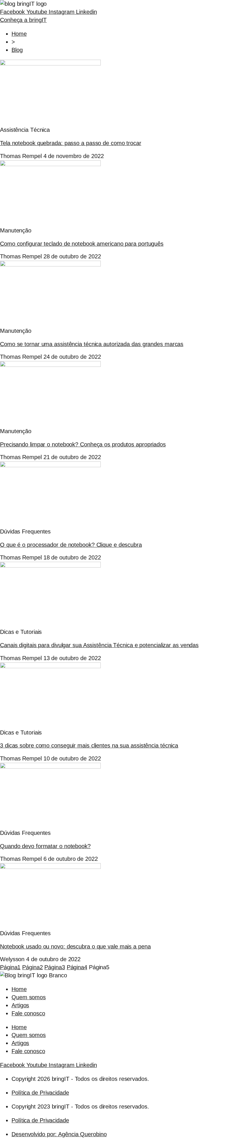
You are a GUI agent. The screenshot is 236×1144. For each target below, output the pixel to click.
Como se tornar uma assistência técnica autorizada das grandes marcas (91, 344)
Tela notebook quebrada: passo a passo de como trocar (70, 143)
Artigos (20, 1005)
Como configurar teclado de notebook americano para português (81, 244)
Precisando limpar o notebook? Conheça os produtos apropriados (83, 444)
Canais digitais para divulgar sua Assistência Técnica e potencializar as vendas (99, 645)
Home (19, 989)
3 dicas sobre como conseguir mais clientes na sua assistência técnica (89, 745)
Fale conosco (28, 1013)
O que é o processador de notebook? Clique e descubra (71, 545)
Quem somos (29, 997)
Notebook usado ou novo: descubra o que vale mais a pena (75, 946)
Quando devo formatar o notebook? (45, 846)
